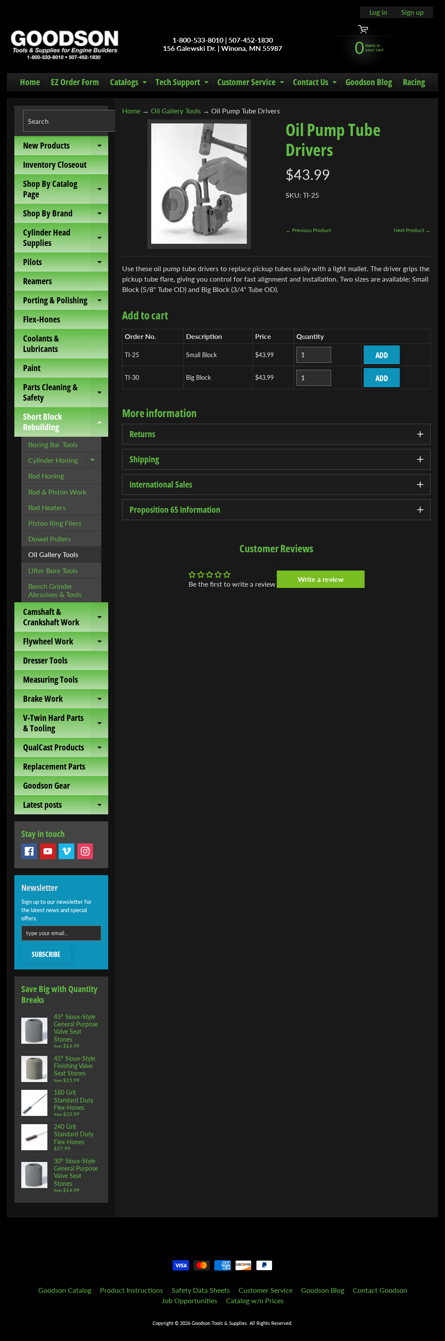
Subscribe (46, 954)
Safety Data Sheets (201, 1290)
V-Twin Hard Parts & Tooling (65, 723)
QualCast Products (65, 749)
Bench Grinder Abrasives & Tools (55, 590)
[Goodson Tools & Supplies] (64, 44)
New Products (65, 147)
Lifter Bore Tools (53, 570)
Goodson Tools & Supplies (219, 1323)
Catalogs (129, 83)
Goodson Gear (46, 785)
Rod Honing (46, 475)
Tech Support (183, 83)
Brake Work (65, 700)
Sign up (412, 12)
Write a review (321, 579)
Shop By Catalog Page (65, 189)
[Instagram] (85, 851)
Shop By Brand (65, 215)
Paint (31, 368)
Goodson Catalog (64, 1290)
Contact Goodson (380, 1290)
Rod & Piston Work (57, 492)
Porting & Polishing (65, 302)
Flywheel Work (65, 643)
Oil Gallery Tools (53, 554)
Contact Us (316, 83)
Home (30, 82)
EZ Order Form (75, 82)
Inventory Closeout (54, 164)
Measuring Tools (50, 679)
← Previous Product (308, 230)
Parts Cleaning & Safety (65, 393)
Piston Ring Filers (54, 523)
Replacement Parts (54, 766)
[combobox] (71, 121)
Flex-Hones (41, 319)
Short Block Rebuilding (65, 422)
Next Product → (412, 230)
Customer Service (251, 83)
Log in (378, 12)
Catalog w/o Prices (255, 1300)
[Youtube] (48, 851)
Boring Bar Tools (53, 444)
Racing (414, 82)
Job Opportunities (189, 1300)
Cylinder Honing (64, 462)
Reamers (37, 281)
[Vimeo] (66, 851)
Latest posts (65, 806)
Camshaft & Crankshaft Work (65, 617)
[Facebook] (29, 851)
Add (381, 355)
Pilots (65, 264)
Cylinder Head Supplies (65, 238)
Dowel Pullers (49, 538)
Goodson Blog (368, 82)
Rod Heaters (47, 507)
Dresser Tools (45, 660)
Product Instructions (131, 1290)
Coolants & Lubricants (41, 343)
